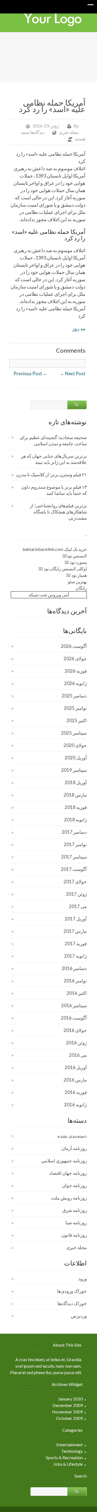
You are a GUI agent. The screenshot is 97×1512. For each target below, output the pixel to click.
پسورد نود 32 (75, 562)
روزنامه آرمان (74, 1148)
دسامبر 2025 (74, 695)
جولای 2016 (75, 1030)
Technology (72, 1451)
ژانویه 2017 (75, 956)
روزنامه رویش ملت (69, 1198)
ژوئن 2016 (76, 1042)
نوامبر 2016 (75, 980)
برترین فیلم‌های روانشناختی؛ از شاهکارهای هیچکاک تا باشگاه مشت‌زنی (58, 512)
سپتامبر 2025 (74, 733)
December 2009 (68, 1405)
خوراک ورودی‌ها (72, 1291)
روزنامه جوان (74, 1185)
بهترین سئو (77, 581)
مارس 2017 (75, 931)
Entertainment (69, 1444)
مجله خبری (69, 132)
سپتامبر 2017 (74, 857)
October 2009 (69, 1418)
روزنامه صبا (76, 1222)
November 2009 (67, 1411)
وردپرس (79, 1316)
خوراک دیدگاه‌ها (72, 1303)
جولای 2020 (75, 745)
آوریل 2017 (76, 919)
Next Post (72, 373)
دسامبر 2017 (74, 832)
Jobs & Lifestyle (68, 1463)
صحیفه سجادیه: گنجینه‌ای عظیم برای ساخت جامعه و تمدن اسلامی (53, 440)
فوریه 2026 (76, 671)
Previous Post (30, 373)
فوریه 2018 (76, 807)
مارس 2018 (75, 795)
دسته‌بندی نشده (72, 1136)
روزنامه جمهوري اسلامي (64, 1160)
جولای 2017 (75, 881)
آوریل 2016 (76, 1067)
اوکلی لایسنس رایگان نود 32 (62, 568)
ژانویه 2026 (75, 683)
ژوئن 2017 (76, 894)
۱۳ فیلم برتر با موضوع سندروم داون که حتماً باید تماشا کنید (54, 490)
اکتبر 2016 (77, 993)
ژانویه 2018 (75, 819)
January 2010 (70, 1398)
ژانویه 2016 (75, 1104)
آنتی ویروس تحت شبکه (49, 594)
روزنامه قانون (74, 1235)
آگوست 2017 (74, 869)
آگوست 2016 (74, 1018)
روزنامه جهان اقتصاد (68, 1173)
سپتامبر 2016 (74, 1005)
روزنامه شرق (74, 1210)
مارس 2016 (75, 1080)
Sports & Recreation (64, 1457)
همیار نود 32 (76, 575)
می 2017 (78, 906)
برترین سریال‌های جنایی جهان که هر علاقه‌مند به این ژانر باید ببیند (54, 459)
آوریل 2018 (76, 782)
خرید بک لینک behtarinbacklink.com (55, 549)
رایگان (81, 587)
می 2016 (78, 1055)
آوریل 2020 (76, 757)
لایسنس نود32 (74, 555)
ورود (82, 1278)
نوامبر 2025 (75, 708)
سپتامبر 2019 (74, 770)
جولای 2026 (75, 658)
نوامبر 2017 (75, 844)
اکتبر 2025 (77, 720)
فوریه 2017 (76, 943)
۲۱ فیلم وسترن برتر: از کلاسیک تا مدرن (51, 474)
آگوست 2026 (74, 646)
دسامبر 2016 (74, 968)
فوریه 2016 (76, 1092)
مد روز (78, 328)
